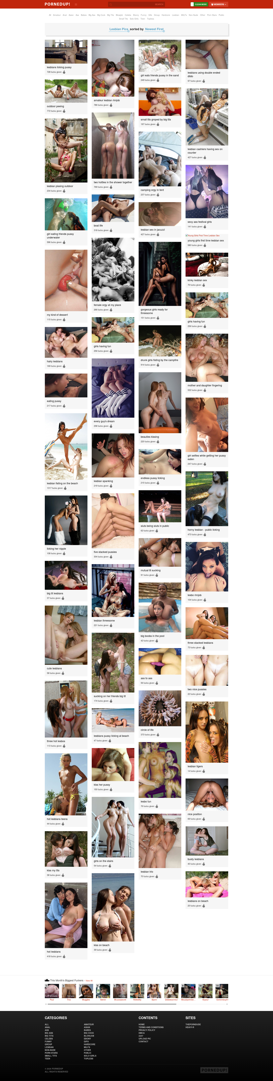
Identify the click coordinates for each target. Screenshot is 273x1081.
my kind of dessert (57, 314)
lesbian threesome (104, 620)
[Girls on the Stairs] (113, 827)
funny (143, 15)
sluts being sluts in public (155, 526)
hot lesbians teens (57, 819)
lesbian (175, 15)
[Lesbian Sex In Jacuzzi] (160, 214)
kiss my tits (53, 870)
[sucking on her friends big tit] (113, 663)
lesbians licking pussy (59, 67)
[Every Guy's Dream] (113, 388)
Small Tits (123, 18)
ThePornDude (193, 1024)
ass (77, 15)
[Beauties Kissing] (160, 402)
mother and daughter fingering (205, 385)
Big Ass (92, 15)
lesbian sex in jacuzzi (153, 229)
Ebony (136, 15)
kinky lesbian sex (197, 280)
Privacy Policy (147, 1030)
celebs (128, 15)
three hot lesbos (56, 741)
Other (202, 15)
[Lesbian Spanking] (113, 455)
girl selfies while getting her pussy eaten (207, 457)
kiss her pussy (102, 784)
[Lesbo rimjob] (207, 566)
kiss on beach (101, 945)
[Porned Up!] (57, 4)
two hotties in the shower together (113, 182)
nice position (195, 814)
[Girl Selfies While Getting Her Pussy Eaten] (207, 425)
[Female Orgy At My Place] (113, 269)
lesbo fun (146, 801)
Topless (150, 18)
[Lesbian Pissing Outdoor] (66, 150)
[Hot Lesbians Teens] (66, 784)
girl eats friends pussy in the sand (160, 75)
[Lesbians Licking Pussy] (66, 52)
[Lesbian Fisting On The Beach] (66, 446)
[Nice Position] (207, 795)
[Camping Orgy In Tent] (160, 159)
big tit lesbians (55, 593)
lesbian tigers (195, 766)
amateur (57, 15)
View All (89, 980)
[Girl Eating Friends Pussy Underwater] (66, 214)
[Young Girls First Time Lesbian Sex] (207, 235)
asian (71, 15)
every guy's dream (104, 421)
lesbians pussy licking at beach (111, 736)
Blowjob (119, 15)
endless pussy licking (153, 478)
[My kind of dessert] (66, 280)
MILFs (184, 15)
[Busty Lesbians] (207, 841)
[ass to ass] (160, 661)
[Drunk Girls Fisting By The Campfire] (160, 340)
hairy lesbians (55, 361)
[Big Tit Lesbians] (66, 575)
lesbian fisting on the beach (62, 483)
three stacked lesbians (200, 642)
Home (142, 1024)
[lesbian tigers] (207, 732)
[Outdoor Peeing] (66, 91)
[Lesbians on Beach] (207, 884)
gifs (150, 15)
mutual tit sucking (151, 570)
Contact (143, 1041)
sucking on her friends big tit (110, 696)
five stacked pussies (105, 552)
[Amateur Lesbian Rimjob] (113, 68)
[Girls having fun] (207, 305)
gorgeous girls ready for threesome (154, 311)
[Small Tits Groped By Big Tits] (160, 102)
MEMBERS (219, 4)
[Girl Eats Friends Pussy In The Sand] (160, 56)
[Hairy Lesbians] (66, 342)
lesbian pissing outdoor (60, 186)
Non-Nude (193, 15)
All (50, 15)
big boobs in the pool (152, 636)
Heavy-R (190, 1027)
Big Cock (101, 15)
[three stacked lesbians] (207, 623)
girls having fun (196, 321)
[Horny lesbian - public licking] (207, 498)
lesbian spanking (103, 481)
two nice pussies (197, 689)
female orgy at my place (107, 305)
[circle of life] (160, 708)
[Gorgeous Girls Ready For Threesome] (160, 274)
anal (65, 15)
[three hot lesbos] (66, 709)
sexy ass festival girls (200, 221)
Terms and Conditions (151, 1027)
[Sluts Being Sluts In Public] (160, 506)
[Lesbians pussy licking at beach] (113, 720)
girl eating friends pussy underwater (60, 235)
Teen (142, 18)
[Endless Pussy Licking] (160, 461)
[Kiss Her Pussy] (113, 764)
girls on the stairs (103, 861)
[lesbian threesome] (113, 590)
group (157, 15)
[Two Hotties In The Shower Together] (113, 145)
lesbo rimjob (194, 595)
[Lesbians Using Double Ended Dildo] (207, 54)
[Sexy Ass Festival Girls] (207, 191)
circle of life (147, 730)
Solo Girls (134, 18)
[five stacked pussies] (113, 520)
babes (84, 15)
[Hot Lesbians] (66, 915)
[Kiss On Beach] (113, 907)
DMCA (142, 1032)
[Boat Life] (113, 208)
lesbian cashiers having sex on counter (205, 150)
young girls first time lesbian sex (206, 240)
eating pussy (54, 401)
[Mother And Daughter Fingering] (207, 358)
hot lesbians (54, 951)
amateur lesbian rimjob (107, 100)
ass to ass (146, 678)
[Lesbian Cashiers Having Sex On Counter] (207, 116)
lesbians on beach (198, 901)
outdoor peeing (55, 106)
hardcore (166, 15)
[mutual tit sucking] (160, 552)
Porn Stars (212, 15)
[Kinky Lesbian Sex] (207, 265)
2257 (141, 1035)
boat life (98, 225)
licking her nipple (56, 548)
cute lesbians (54, 668)
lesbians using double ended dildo (204, 74)
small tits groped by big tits (156, 119)
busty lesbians (196, 859)
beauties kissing (150, 436)
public (221, 15)
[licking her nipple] (66, 520)
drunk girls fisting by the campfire (159, 360)
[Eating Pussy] (66, 385)
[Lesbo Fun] (160, 770)
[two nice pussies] (207, 670)
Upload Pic (145, 1038)
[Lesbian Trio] (160, 841)
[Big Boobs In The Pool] (160, 607)
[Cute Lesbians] (66, 635)
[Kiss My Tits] (66, 849)
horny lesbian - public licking (204, 529)
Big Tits (110, 15)
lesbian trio (147, 871)
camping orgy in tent (152, 190)
